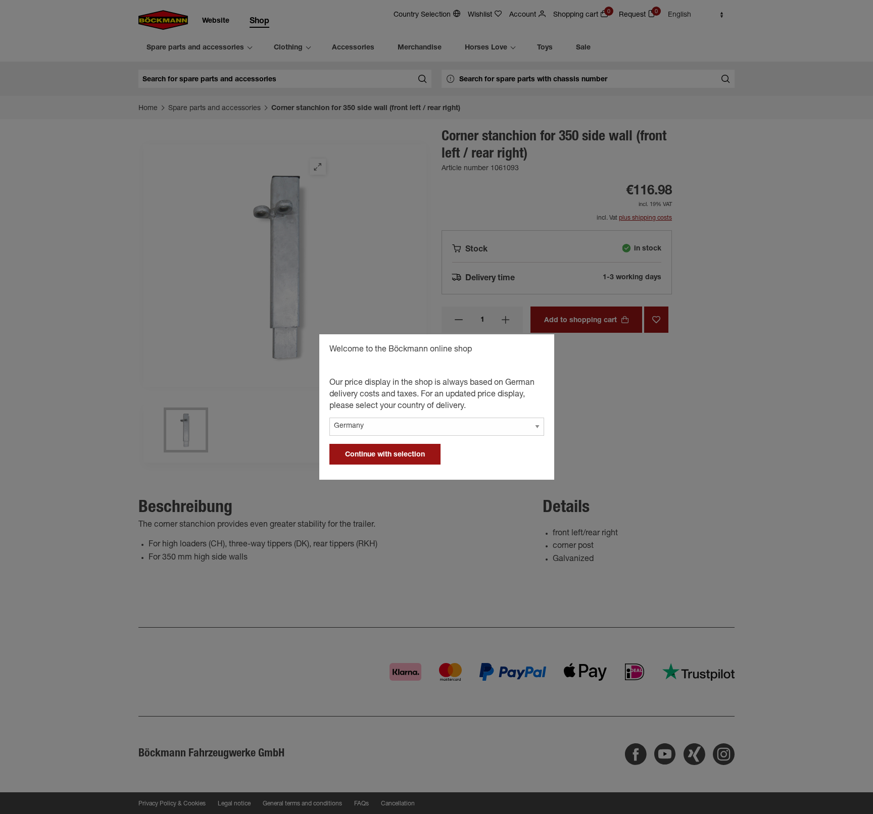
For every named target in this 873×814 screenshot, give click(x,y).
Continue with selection (385, 455)
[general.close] (536, 351)
